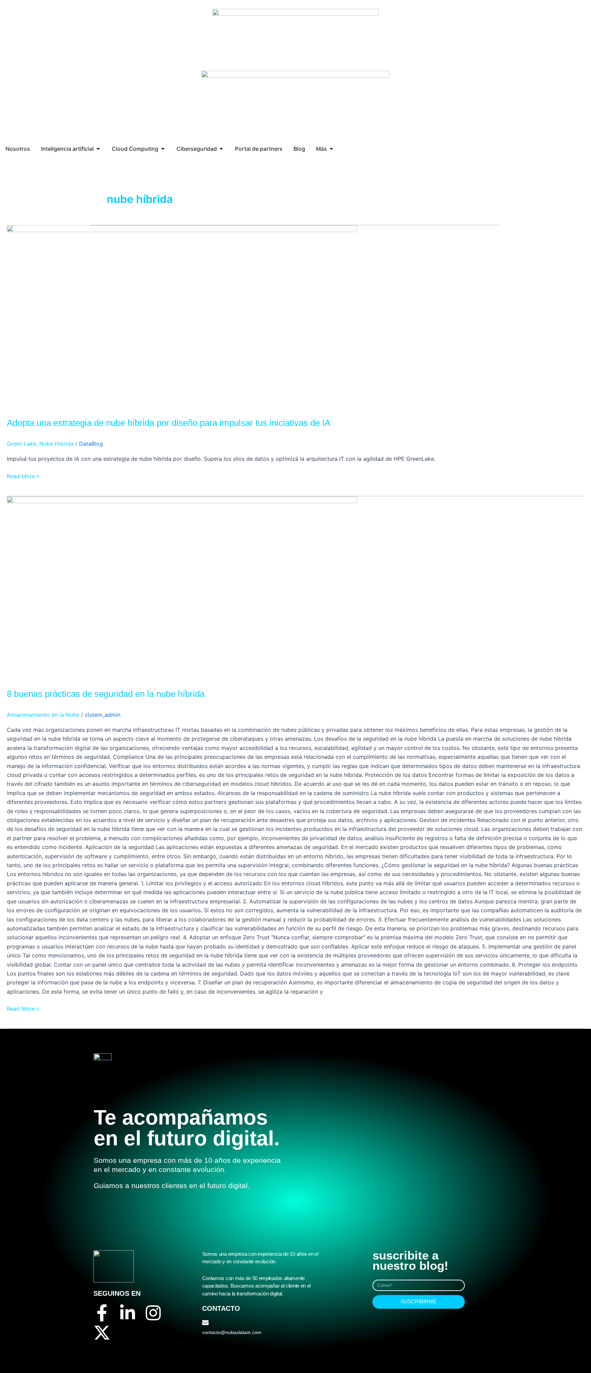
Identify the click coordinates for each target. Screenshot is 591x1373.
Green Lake (21, 443)
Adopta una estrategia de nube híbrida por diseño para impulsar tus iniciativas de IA (168, 423)
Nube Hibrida (56, 443)
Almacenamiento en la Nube (43, 714)
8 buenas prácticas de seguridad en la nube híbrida (106, 694)
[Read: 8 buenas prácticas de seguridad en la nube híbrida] (182, 587)
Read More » (23, 476)
